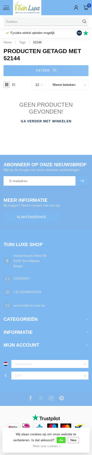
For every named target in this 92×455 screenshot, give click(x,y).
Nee (73, 440)
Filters (43, 70)
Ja (61, 440)
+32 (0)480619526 (27, 292)
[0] (85, 7)
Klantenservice (31, 217)
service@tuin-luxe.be (29, 305)
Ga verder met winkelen (46, 121)
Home (8, 42)
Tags (22, 42)
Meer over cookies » (47, 446)
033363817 (21, 278)
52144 (37, 42)
